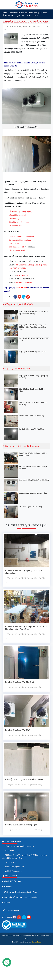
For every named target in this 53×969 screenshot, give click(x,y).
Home (4, 13)
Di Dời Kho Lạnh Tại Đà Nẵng (31, 416)
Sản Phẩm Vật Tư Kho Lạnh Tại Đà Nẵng (21, 897)
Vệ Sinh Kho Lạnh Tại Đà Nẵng (32, 429)
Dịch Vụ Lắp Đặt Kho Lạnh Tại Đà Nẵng (20, 892)
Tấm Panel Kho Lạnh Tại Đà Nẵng (33, 493)
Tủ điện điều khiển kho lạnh (20, 240)
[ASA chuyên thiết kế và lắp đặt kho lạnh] (26, 4)
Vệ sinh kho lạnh (15, 225)
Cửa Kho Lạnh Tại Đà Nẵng (30, 507)
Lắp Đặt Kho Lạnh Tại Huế (17, 730)
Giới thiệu (8, 886)
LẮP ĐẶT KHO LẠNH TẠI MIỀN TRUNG (24, 779)
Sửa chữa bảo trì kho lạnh (19, 222)
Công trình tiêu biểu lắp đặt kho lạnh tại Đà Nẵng (28, 13)
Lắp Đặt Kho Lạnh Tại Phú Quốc (32, 351)
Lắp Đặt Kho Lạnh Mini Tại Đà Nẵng (31, 390)
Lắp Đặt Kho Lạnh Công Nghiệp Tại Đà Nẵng (33, 377)
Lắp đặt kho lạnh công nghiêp (20, 211)
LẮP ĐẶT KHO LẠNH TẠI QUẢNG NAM (34, 339)
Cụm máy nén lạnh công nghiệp (21, 236)
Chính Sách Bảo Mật (12, 881)
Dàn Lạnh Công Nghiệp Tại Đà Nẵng (34, 480)
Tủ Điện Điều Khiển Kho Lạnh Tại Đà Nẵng (33, 468)
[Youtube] (29, 917)
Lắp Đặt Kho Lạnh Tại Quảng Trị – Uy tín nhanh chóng (33, 312)
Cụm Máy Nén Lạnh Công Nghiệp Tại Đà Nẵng (32, 454)
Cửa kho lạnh (14, 243)
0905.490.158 (22, 275)
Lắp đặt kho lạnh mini (17, 215)
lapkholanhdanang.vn (23, 282)
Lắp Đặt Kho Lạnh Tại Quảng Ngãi (21, 825)
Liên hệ (7, 903)
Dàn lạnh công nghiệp (17, 250)
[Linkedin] (24, 917)
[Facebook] (14, 917)
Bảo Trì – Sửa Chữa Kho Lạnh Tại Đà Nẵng (33, 403)
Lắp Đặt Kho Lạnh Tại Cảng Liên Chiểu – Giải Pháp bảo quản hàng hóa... (32, 327)
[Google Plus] (19, 917)
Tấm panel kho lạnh (16, 247)
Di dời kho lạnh (15, 218)
